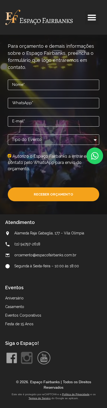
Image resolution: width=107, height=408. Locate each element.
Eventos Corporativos (23, 315)
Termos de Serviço (40, 398)
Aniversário (14, 298)
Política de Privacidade (76, 394)
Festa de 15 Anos (19, 324)
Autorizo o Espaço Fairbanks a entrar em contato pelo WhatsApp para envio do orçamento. (49, 162)
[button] (92, 17)
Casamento (14, 307)
